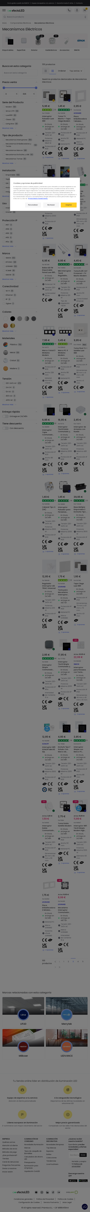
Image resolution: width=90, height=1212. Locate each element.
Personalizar (33, 205)
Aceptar (69, 205)
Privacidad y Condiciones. (38, 199)
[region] (45, 194)
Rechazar (51, 205)
